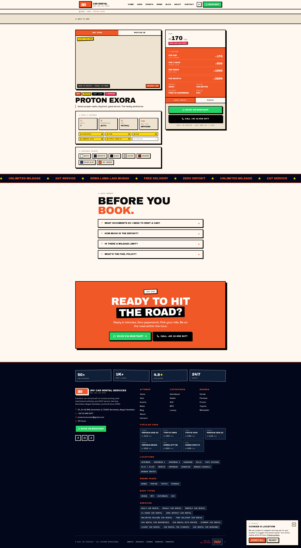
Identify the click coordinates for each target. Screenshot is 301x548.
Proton (203, 402)
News (159, 4)
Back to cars (83, 19)
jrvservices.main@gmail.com (91, 417)
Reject (273, 540)
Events (149, 4)
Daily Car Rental (150, 508)
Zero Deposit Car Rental (179, 513)
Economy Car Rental (211, 522)
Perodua (203, 398)
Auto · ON (153, 86)
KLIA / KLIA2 (148, 467)
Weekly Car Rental (172, 508)
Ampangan (173, 467)
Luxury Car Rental (150, 527)
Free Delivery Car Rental (189, 518)
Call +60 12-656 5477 (197, 119)
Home (131, 4)
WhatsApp (213, 4)
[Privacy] (140, 542)
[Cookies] (159, 542)
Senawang (188, 462)
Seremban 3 (174, 462)
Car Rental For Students (176, 527)
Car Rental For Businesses (155, 522)
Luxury (173, 410)
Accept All (257, 540)
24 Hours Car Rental (151, 513)
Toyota (203, 406)
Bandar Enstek (148, 472)
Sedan (173, 398)
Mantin (161, 467)
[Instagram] (84, 438)
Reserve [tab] (210, 100)
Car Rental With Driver (185, 522)
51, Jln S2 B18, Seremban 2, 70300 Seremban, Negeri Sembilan (106, 409)
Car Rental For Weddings (205, 527)
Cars (139, 4)
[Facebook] (78, 438)
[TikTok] (91, 438)
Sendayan (185, 467)
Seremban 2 (159, 462)
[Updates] (169, 542)
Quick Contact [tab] (180, 100)
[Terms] (149, 542)
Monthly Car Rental (195, 508)
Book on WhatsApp (197, 110)
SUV (171, 402)
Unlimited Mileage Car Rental (156, 518)
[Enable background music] (199, 4)
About (177, 4)
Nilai (199, 462)
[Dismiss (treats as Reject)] (294, 524)
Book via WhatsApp (130, 336)
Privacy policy (273, 535)
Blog (168, 4)
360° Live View (86, 39)
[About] (130, 542)
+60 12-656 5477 (85, 413)
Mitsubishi (204, 410)
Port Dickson (212, 462)
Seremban (145, 462)
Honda (203, 394)
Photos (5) (139, 33)
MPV (172, 406)
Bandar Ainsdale (202, 467)
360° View (97, 33)
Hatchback (175, 394)
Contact (189, 4)
